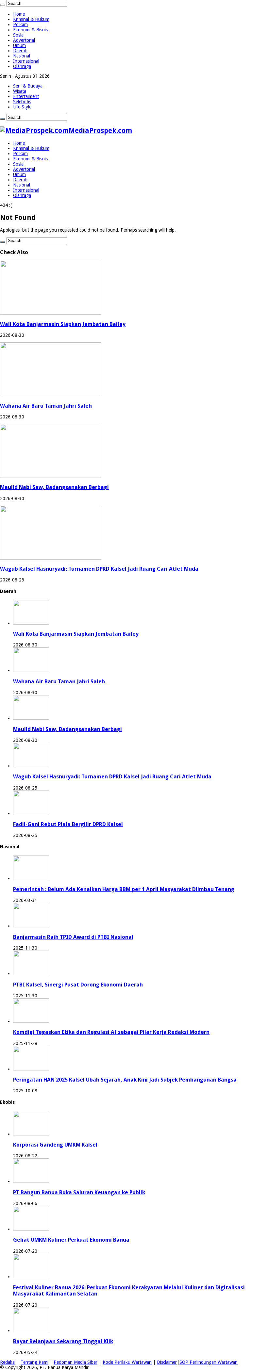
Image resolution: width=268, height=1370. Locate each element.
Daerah (20, 50)
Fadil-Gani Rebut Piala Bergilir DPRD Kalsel (68, 824)
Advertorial (24, 40)
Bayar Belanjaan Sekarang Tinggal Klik (63, 1341)
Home (19, 14)
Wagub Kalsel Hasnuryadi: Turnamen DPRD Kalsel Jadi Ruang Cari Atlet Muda (99, 569)
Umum (19, 45)
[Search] (2, 5)
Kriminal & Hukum (31, 19)
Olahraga (22, 66)
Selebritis (22, 101)
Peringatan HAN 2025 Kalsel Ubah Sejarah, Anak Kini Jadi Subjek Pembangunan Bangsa (125, 1080)
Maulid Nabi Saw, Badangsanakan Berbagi (54, 487)
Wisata (19, 91)
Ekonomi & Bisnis (30, 29)
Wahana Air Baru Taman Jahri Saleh (46, 406)
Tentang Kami (34, 1362)
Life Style (22, 106)
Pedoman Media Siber (75, 1362)
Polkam (20, 24)
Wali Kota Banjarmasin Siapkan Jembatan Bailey (63, 324)
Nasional (21, 55)
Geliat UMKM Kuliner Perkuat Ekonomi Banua (71, 1240)
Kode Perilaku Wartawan (127, 1362)
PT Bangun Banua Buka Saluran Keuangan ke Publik (79, 1192)
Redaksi (7, 1362)
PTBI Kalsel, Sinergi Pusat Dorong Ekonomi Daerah (78, 985)
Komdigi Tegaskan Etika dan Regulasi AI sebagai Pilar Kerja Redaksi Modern (111, 1032)
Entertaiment (26, 96)
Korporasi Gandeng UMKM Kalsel (55, 1145)
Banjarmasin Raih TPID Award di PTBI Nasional (73, 937)
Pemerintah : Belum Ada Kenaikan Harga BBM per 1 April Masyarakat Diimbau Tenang (123, 889)
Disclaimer (167, 1362)
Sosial (19, 35)
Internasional (26, 61)
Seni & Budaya (27, 86)
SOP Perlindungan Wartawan (208, 1362)
